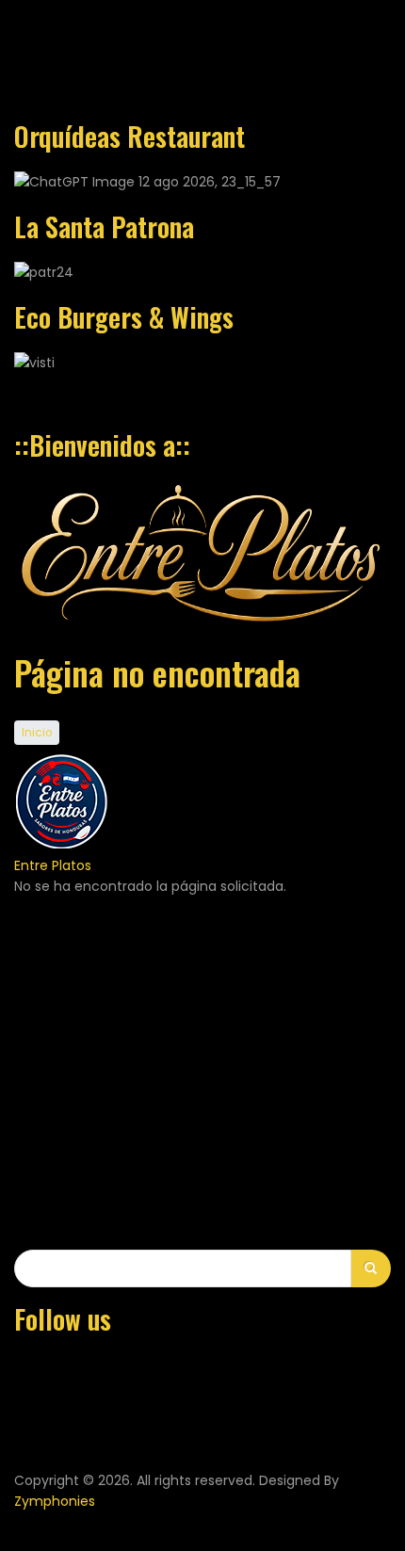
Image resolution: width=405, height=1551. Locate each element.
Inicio (37, 732)
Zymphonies (54, 1501)
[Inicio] (61, 843)
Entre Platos (52, 865)
